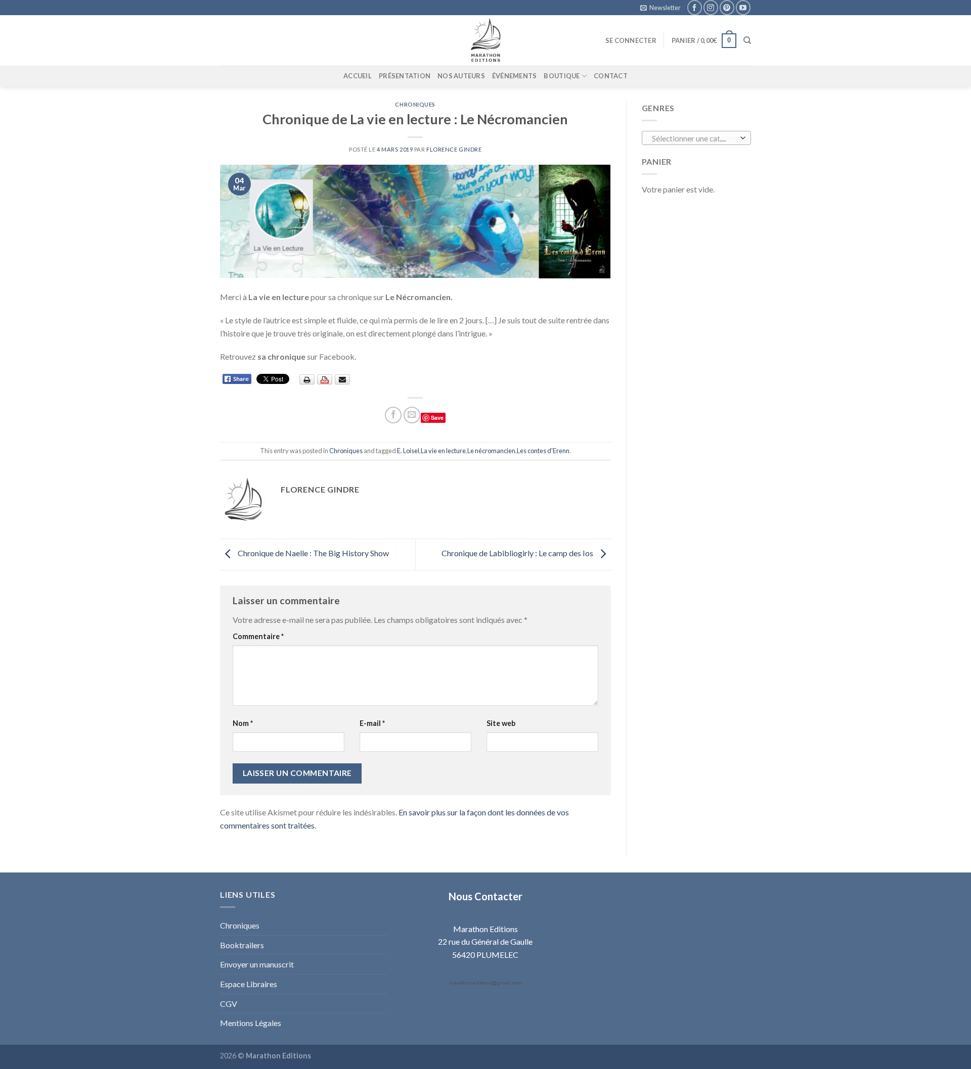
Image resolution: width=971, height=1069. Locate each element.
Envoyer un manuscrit (257, 964)
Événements (514, 76)
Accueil (357, 76)
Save (437, 417)
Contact (611, 76)
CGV (228, 1003)
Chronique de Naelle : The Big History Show (312, 553)
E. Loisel (408, 451)
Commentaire (258, 636)
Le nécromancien (491, 451)
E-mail (372, 723)
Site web (501, 723)
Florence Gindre (453, 149)
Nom (243, 723)
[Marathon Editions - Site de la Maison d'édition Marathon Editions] (485, 40)
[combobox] (697, 138)
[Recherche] (747, 40)
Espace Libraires (248, 984)
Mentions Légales (250, 1023)
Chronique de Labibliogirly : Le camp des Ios (518, 553)
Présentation (404, 76)
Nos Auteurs (461, 76)
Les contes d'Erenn (543, 451)
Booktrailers (242, 945)
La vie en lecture (443, 451)
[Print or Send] (325, 378)
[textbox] (693, 138)
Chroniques (415, 104)
